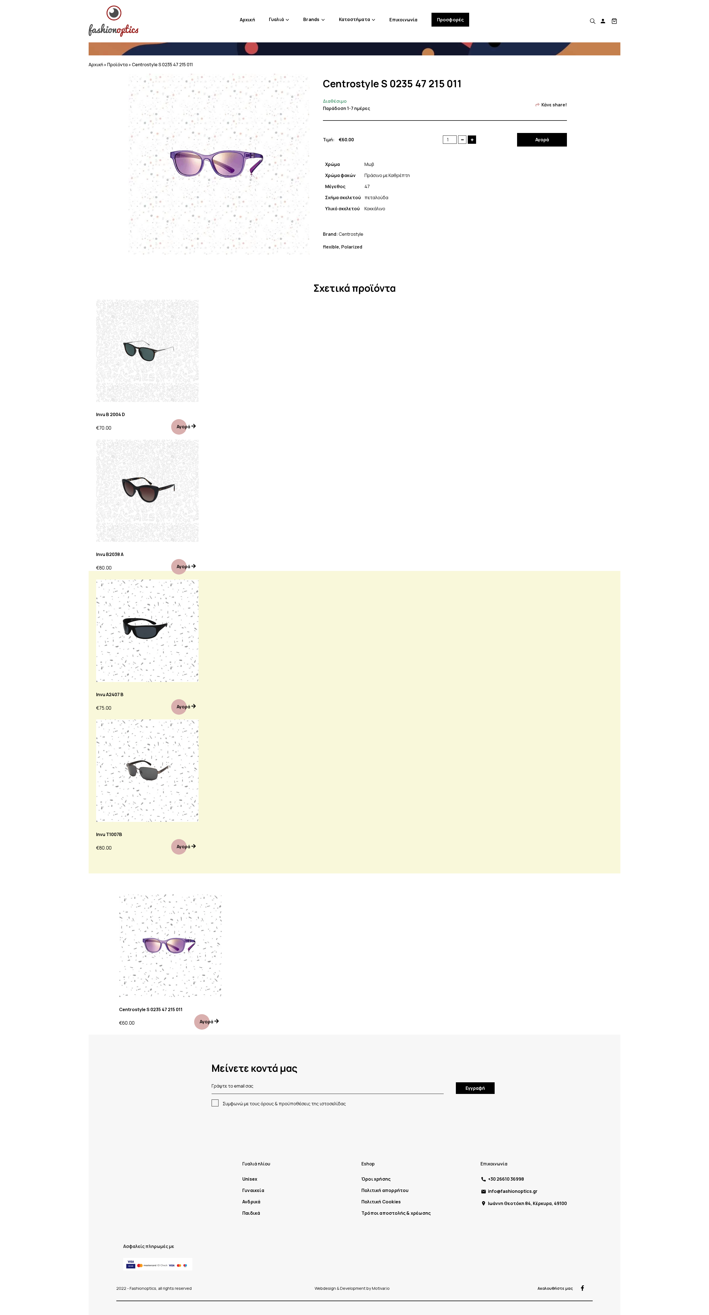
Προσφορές (450, 20)
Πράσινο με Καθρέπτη (387, 175)
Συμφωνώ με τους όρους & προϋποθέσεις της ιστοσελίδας (284, 1104)
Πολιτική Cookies (381, 1202)
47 (367, 186)
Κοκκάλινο (374, 209)
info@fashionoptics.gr (513, 1191)
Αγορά (542, 140)
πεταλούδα (376, 197)
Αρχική (247, 20)
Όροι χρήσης (376, 1179)
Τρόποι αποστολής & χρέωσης (396, 1213)
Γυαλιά (276, 19)
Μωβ (369, 164)
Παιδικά (251, 1213)
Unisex (249, 1179)
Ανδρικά (251, 1202)
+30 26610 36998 (506, 1179)
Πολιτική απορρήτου (385, 1190)
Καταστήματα (354, 19)
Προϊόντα (117, 64)
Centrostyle (351, 234)
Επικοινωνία (403, 20)
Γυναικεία (253, 1190)
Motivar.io (381, 1288)
